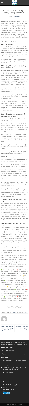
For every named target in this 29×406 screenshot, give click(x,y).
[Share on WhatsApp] (8, 307)
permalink (25, 312)
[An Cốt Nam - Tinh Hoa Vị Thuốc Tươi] (14, 2)
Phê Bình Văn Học (21, 354)
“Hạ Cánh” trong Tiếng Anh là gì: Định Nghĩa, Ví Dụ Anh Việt (21, 328)
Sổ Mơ (3, 360)
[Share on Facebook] (11, 307)
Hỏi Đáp (14, 8)
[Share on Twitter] (13, 307)
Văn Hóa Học (11, 354)
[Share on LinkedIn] (21, 307)
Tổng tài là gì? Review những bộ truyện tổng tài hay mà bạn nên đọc (7, 328)
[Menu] (2, 2)
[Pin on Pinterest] (18, 307)
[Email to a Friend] (16, 307)
